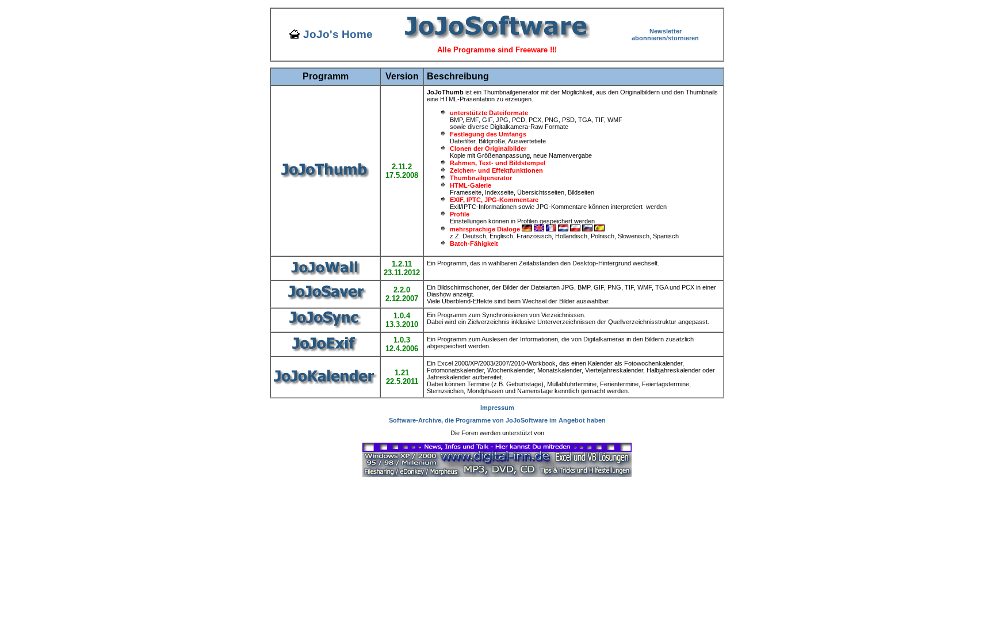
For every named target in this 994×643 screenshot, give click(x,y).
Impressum (497, 407)
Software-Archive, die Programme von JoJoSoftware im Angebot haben (497, 420)
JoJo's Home (338, 34)
